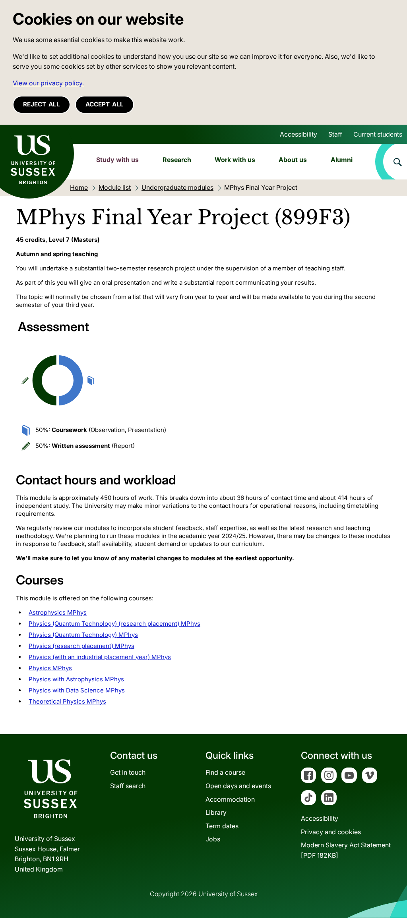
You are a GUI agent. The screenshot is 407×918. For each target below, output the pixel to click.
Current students (377, 134)
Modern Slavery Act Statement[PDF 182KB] (346, 850)
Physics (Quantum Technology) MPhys (83, 634)
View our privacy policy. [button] (48, 83)
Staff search (127, 786)
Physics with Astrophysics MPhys (76, 679)
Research (177, 160)
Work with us (235, 160)
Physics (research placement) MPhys (81, 646)
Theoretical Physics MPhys (67, 701)
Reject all (41, 104)
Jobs (212, 839)
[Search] (391, 161)
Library (216, 812)
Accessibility (298, 134)
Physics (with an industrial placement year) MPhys (100, 657)
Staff (335, 134)
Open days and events (238, 786)
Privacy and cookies (331, 832)
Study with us (117, 160)
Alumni (342, 160)
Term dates (221, 826)
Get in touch (127, 772)
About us (293, 160)
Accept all (104, 104)
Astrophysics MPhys (58, 612)
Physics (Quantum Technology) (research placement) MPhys (114, 623)
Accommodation (230, 799)
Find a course (225, 772)
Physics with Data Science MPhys (77, 690)
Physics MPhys (50, 668)
